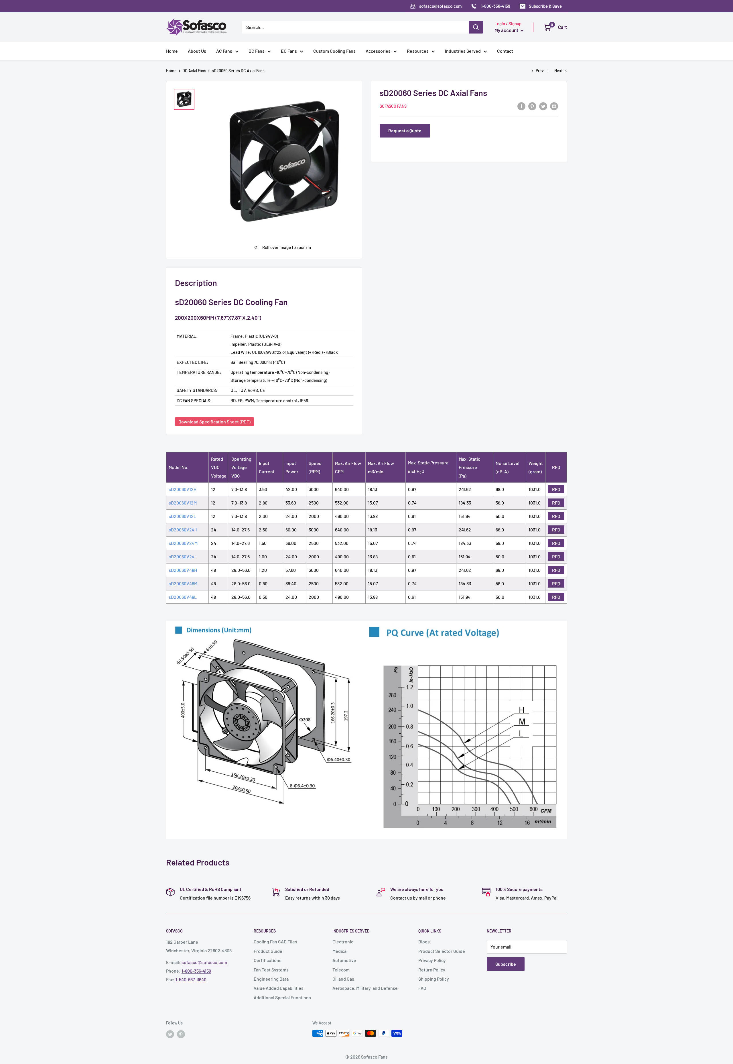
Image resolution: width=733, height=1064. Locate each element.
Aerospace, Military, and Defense (365, 988)
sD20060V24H (183, 529)
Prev (540, 70)
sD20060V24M (183, 543)
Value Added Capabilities (279, 988)
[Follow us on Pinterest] (181, 1034)
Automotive (344, 960)
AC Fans (224, 51)
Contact (505, 51)
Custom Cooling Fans (334, 51)
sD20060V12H (182, 489)
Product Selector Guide (441, 951)
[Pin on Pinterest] (532, 105)
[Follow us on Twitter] (170, 1034)
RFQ (556, 489)
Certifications (267, 960)
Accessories (378, 51)
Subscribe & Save (545, 6)
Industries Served (463, 51)
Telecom (341, 969)
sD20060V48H (183, 570)
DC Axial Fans (194, 70)
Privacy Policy (432, 960)
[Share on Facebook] (521, 105)
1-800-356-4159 (196, 970)
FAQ (422, 988)
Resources (418, 51)
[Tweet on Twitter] (543, 105)
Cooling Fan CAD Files (275, 941)
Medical (340, 951)
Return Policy (431, 969)
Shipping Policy (433, 978)
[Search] (476, 27)
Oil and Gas (343, 978)
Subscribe (505, 964)
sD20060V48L (183, 597)
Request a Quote (404, 130)
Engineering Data (271, 978)
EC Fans (289, 51)
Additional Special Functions (282, 997)
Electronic (342, 941)
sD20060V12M (183, 502)
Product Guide (268, 951)
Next (558, 70)
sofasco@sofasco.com (204, 962)
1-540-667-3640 (191, 979)
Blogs (424, 941)
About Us (197, 51)
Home (172, 51)
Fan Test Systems (271, 969)
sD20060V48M (183, 583)
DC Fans (257, 51)
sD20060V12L (182, 516)
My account (506, 30)
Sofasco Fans (393, 106)
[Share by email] (554, 105)
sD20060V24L (183, 556)
